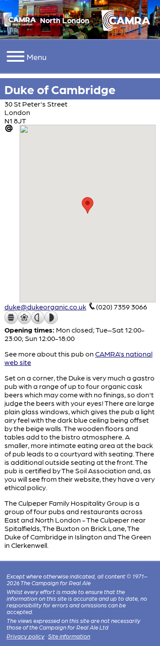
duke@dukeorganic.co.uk (45, 306)
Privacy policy (25, 636)
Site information (69, 636)
